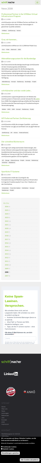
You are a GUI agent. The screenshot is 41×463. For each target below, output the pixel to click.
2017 (6, 239)
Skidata (4, 109)
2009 (6, 268)
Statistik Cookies (8, 449)
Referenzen (5, 415)
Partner (19, 30)
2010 (6, 265)
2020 (6, 228)
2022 (6, 221)
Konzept (13, 81)
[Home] (8, 2)
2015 (6, 246)
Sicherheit (4, 162)
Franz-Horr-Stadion (15, 188)
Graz (3, 49)
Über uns (4, 409)
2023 (6, 217)
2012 (6, 257)
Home (3, 407)
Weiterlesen (5, 33)
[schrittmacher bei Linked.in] (11, 373)
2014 (6, 250)
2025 (6, 210)
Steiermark (13, 49)
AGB (3, 422)
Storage (7, 160)
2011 (6, 261)
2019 (6, 232)
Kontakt (4, 420)
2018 (6, 236)
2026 (6, 206)
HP (11, 132)
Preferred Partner (23, 132)
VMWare (4, 30)
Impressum (5, 424)
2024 (6, 214)
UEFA (8, 109)
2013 (6, 254)
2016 (6, 243)
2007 (6, 276)
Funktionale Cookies (9, 447)
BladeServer (12, 162)
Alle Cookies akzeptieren (30, 460)
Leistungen (5, 413)
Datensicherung (15, 160)
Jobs (2, 417)
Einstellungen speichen (10, 453)
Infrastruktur (5, 188)
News (3, 411)
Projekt (34, 81)
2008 (19, 49)
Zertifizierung (11, 30)
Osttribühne (25, 188)
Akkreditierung (6, 81)
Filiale (7, 49)
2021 (6, 225)
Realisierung (20, 81)
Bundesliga (28, 81)
